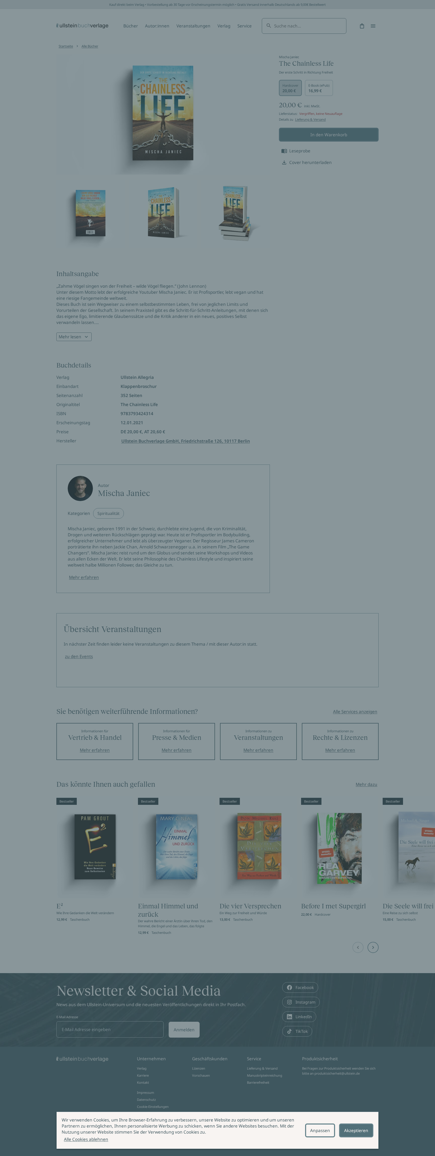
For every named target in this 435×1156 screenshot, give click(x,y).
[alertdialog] (217, 1130)
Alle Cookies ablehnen (86, 1139)
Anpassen (320, 1130)
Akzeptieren (356, 1130)
